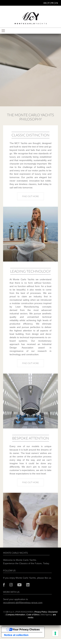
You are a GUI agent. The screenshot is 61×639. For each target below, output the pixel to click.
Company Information (15, 615)
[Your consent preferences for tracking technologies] (55, 633)
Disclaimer (53, 612)
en (45, 3)
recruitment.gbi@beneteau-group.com (22, 602)
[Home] (30, 18)
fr (52, 3)
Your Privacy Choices (26, 629)
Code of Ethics (33, 615)
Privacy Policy (40, 612)
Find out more (33, 196)
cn (56, 3)
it (48, 3)
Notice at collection (16, 635)
